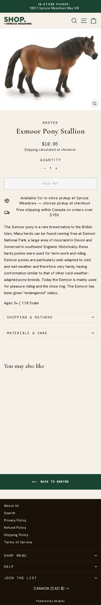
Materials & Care (27, 333)
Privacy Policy (15, 520)
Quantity (50, 160)
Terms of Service (18, 542)
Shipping (31, 149)
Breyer (50, 123)
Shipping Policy (16, 535)
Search (10, 513)
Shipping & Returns (30, 317)
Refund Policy (15, 527)
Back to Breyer (54, 481)
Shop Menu (15, 555)
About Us (11, 505)
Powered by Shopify (50, 601)
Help (9, 566)
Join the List (20, 578)
